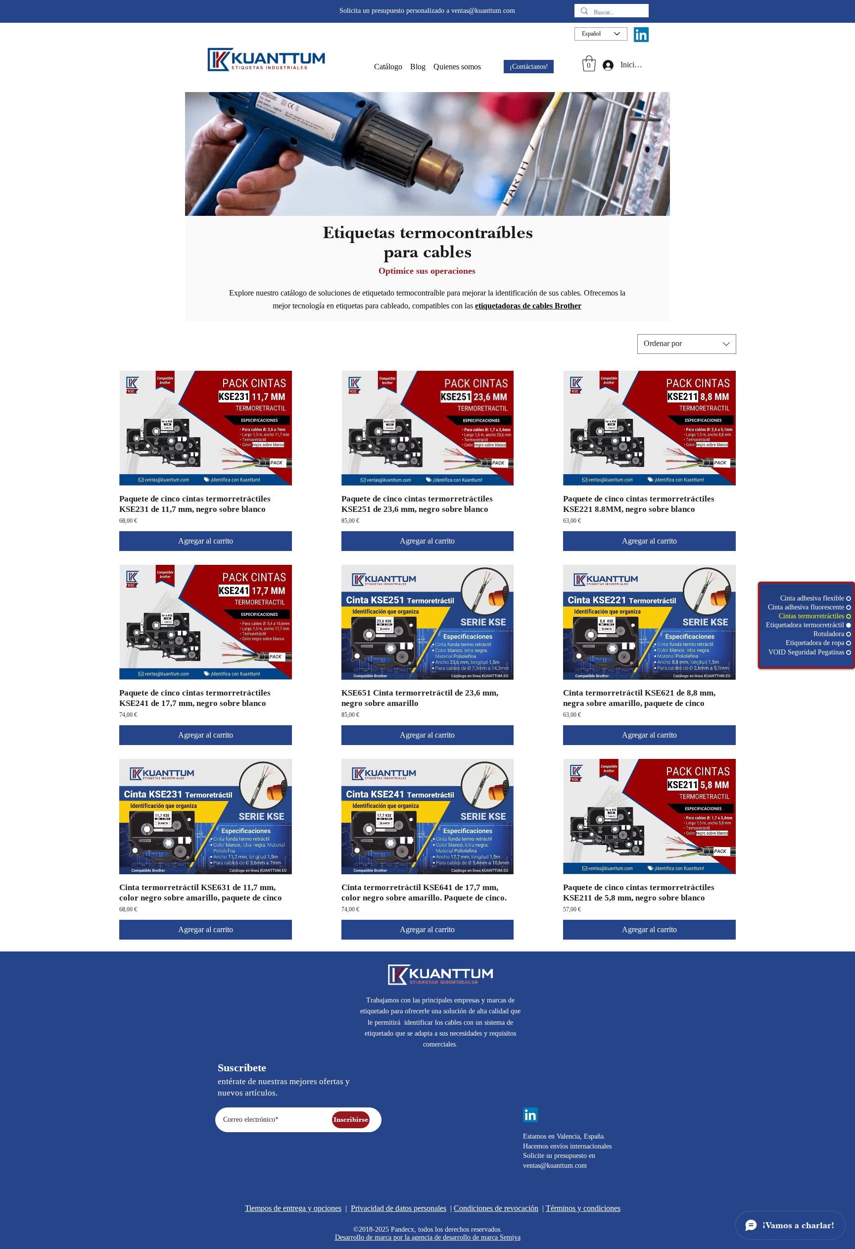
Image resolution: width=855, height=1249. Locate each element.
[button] (388, 67)
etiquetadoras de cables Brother (528, 305)
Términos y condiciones (583, 1208)
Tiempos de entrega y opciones (293, 1208)
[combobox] (686, 344)
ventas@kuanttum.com (483, 10)
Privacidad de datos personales (398, 1208)
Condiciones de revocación (496, 1208)
